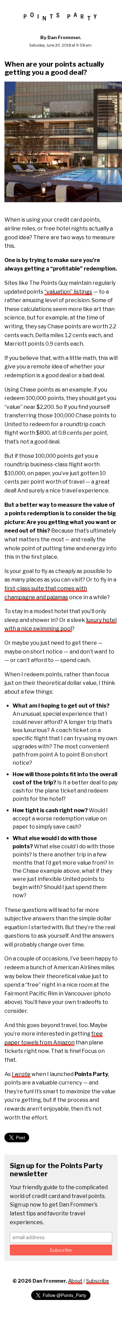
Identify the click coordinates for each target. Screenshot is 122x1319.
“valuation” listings (68, 292)
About (75, 1281)
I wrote (21, 1074)
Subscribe (97, 1281)
